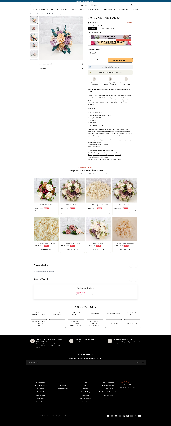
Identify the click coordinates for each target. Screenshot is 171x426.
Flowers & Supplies (94, 10)
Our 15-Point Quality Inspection (108, 392)
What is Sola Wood (63, 389)
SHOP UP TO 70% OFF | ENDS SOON (43, 10)
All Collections (40, 14)
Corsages (95, 314)
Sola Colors (40, 398)
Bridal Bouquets (57, 314)
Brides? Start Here (109, 10)
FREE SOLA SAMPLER (78, 10)
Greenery (135, 10)
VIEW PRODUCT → (46, 212)
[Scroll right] (136, 266)
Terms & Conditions (85, 398)
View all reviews (127, 388)
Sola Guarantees (40, 389)
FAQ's (85, 385)
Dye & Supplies (132, 324)
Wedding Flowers (63, 10)
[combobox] (40, 5)
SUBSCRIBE (140, 362)
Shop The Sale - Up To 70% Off (38, 324)
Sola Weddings (40, 395)
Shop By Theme (123, 10)
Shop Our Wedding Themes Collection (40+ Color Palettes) (104, 153)
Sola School (40, 392)
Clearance (57, 324)
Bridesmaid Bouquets (76, 314)
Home (32, 14)
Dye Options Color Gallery (46, 64)
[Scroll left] (131, 266)
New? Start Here (132, 314)
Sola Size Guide (40, 402)
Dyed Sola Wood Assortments (95, 324)
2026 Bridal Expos (108, 395)
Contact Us (85, 395)
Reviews (85, 389)
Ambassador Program (108, 385)
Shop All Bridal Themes (38, 314)
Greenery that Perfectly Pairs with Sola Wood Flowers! (106, 159)
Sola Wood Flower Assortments (76, 324)
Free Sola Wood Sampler (40, 385)
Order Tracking (85, 392)
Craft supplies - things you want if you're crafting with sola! (104, 155)
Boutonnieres (113, 314)
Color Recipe (42, 68)
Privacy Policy (85, 402)
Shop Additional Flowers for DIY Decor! (99, 157)
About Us (63, 385)
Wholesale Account (108, 389)
